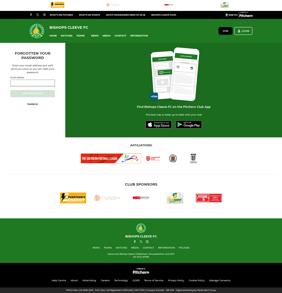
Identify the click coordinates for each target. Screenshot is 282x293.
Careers (105, 280)
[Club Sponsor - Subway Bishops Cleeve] (224, 5)
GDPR (136, 280)
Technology (121, 280)
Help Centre (59, 280)
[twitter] (37, 15)
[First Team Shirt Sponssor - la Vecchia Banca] (113, 5)
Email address (17, 77)
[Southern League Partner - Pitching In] (209, 198)
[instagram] (44, 15)
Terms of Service (154, 280)
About (74, 280)
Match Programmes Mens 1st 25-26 (125, 15)
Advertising (89, 280)
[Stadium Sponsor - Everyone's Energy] (57, 5)
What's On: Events (89, 15)
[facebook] (31, 15)
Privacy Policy (176, 280)
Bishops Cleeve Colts (163, 15)
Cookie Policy (197, 280)
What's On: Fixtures (61, 15)
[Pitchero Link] (245, 16)
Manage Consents (219, 280)
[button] (53, 36)
